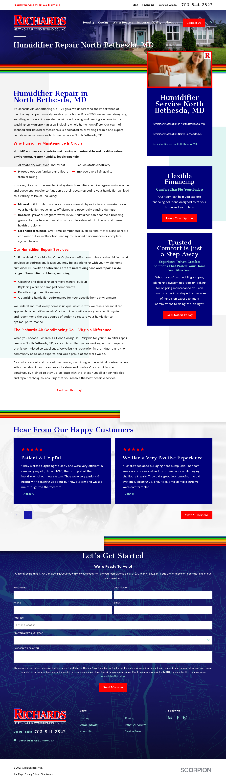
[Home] (40, 23)
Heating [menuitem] (88, 22)
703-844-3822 (196, 5)
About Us (85, 731)
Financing (148, 5)
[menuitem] (18, 774)
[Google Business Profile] (170, 717)
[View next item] (28, 515)
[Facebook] (178, 717)
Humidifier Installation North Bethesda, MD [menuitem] (177, 134)
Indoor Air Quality (135, 724)
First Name (20, 587)
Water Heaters (89, 724)
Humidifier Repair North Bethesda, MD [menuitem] (174, 144)
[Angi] (193, 717)
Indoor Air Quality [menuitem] (149, 22)
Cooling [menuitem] (103, 22)
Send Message (113, 687)
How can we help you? (27, 648)
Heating (84, 718)
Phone (17, 602)
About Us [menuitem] (171, 22)
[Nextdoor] (200, 717)
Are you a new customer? (29, 633)
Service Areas (167, 5)
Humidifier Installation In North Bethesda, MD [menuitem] (178, 124)
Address (19, 618)
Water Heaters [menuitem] (123, 22)
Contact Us (194, 22)
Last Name (120, 587)
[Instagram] (185, 717)
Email (117, 602)
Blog (135, 5)
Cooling (129, 718)
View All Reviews (196, 515)
